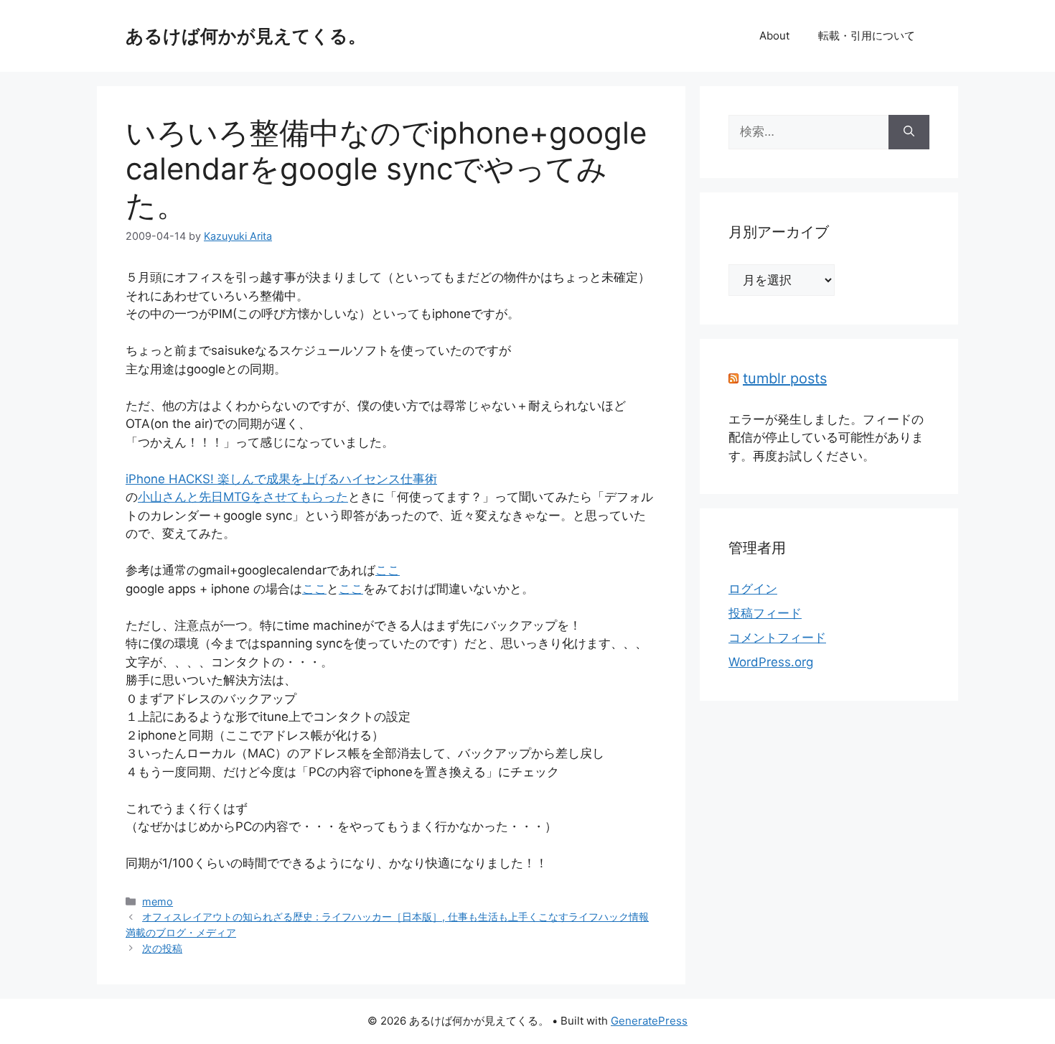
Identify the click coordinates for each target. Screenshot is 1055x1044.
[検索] (908, 132)
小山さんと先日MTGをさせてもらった (243, 497)
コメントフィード (777, 637)
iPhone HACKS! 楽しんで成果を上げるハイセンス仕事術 (281, 479)
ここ (387, 570)
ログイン (752, 589)
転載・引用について (866, 35)
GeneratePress (649, 1020)
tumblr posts (785, 378)
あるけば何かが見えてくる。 (246, 36)
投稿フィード (765, 613)
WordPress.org (770, 662)
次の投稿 (162, 948)
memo (157, 901)
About (774, 35)
